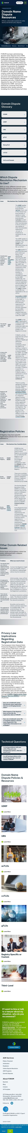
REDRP (8, 507)
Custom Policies (19, 503)
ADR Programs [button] (7, 1071)
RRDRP (8, 459)
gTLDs (18, 210)
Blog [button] (4, 1084)
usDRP (9, 262)
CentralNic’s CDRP (21, 296)
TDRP (9, 399)
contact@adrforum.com (10, 1098)
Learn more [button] (18, 1127)
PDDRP (9, 458)
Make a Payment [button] (8, 1061)
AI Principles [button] (6, 1089)
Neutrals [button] (5, 1082)
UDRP (9, 256)
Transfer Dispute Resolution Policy (20, 391)
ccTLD (9, 358)
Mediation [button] (6, 1066)
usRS (9, 264)
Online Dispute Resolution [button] (10, 1068)
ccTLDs (18, 220)
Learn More (7, 812)
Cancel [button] (3, 1131)
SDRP (8, 505)
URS (9, 258)
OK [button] (10, 1131)
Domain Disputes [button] (8, 1073)
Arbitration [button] (6, 1063)
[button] (13, 114)
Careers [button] (5, 1087)
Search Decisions (8, 1027)
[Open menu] (25, 2)
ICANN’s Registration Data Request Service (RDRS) (13, 695)
